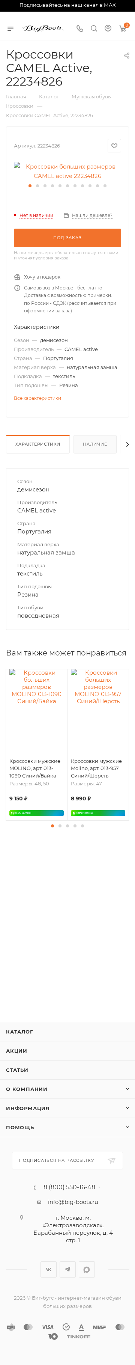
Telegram (68, 1269)
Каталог (19, 1032)
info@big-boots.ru (73, 1201)
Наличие (95, 444)
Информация (28, 1108)
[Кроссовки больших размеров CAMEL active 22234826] (67, 170)
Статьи (17, 1070)
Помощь (20, 1127)
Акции (16, 1051)
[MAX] (87, 1269)
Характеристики (37, 444)
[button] (30, 185)
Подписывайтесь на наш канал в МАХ (68, 5)
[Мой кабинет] (108, 29)
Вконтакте (48, 1269)
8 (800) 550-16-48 (69, 1187)
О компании (27, 1089)
